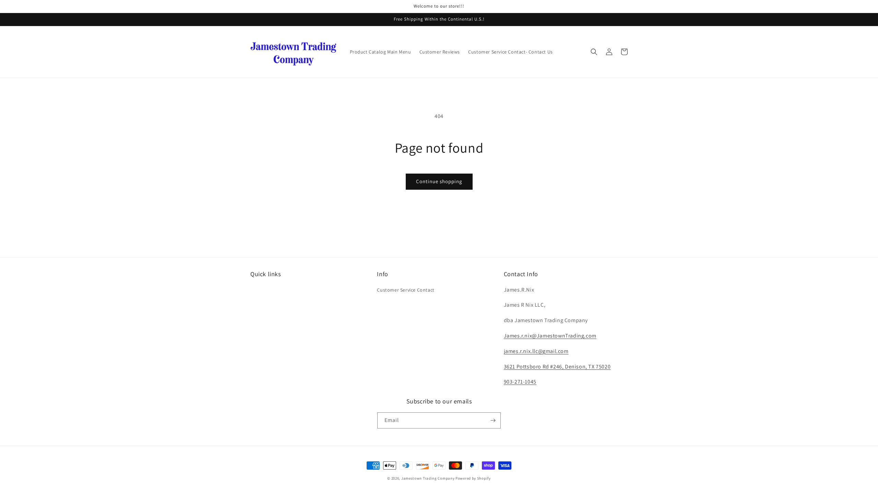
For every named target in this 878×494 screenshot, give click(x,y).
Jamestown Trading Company (428, 478)
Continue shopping (439, 181)
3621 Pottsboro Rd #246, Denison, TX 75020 (557, 366)
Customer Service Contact (405, 290)
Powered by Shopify (473, 478)
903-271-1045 (520, 381)
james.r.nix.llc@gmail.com (536, 351)
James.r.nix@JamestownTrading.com (550, 335)
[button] (594, 51)
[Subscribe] (492, 420)
